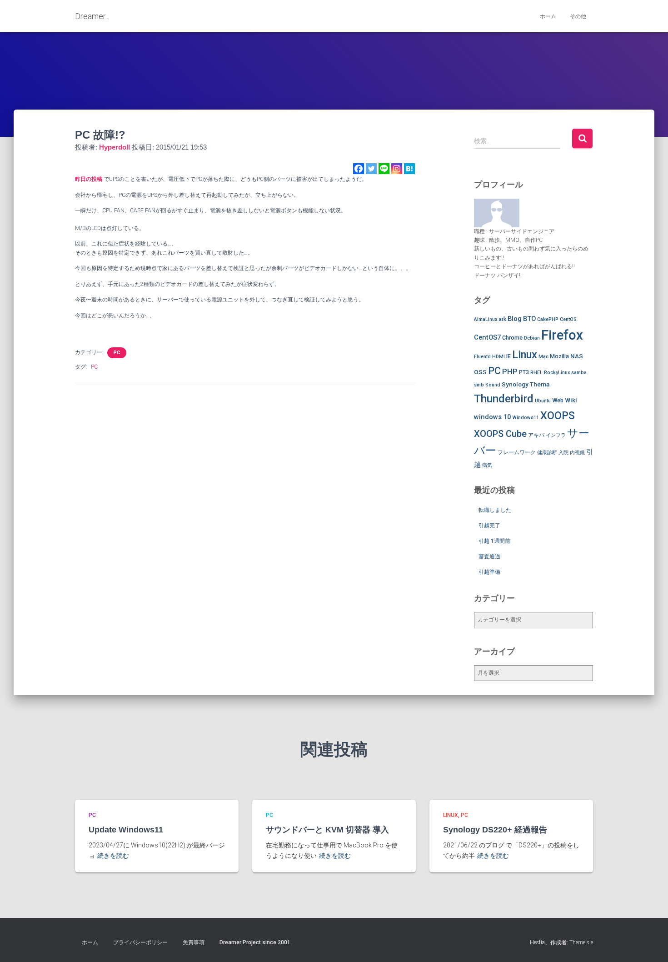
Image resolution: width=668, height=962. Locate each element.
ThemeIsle (581, 942)
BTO (529, 319)
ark (502, 319)
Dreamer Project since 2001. (255, 942)
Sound (492, 385)
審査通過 (489, 556)
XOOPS (557, 415)
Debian (532, 338)
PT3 (524, 372)
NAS (576, 356)
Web (557, 400)
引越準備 (489, 572)
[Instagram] (396, 168)
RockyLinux (557, 373)
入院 (563, 453)
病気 (487, 465)
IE (508, 356)
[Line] (384, 168)
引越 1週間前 (494, 541)
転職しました (495, 510)
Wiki (571, 400)
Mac (543, 357)
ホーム (548, 16)
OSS (480, 372)
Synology (515, 384)
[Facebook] (358, 168)
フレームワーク (517, 452)
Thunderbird (503, 398)
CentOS (568, 319)
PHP (510, 371)
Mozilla (559, 356)
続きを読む (113, 855)
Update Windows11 (126, 829)
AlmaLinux (485, 319)
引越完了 (489, 525)
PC (117, 352)
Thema (539, 384)
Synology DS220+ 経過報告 (495, 829)
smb (479, 385)
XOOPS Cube (500, 433)
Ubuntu (543, 401)
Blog (515, 319)
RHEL (536, 373)
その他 (578, 16)
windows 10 (492, 417)
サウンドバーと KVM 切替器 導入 (327, 829)
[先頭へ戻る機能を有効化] (650, 943)
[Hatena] (409, 168)
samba (579, 373)
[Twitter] (371, 168)
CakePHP (547, 319)
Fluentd (482, 357)
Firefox (562, 335)
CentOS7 (487, 337)
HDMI (498, 357)
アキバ (536, 434)
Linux (524, 354)
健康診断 (547, 453)
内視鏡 (577, 453)
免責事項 (193, 942)
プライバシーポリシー (140, 942)
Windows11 (525, 418)
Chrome (512, 337)
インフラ (556, 435)
